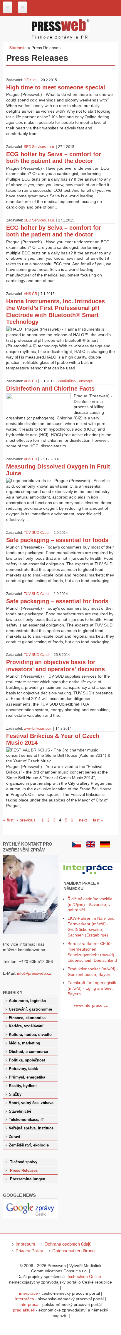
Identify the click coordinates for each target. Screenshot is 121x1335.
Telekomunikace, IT (26, 1120)
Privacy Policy (29, 1250)
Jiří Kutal (31, 80)
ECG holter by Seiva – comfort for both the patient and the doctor (53, 157)
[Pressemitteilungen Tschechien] (105, 846)
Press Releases (24, 1171)
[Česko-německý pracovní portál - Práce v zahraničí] (88, 874)
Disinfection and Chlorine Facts (50, 388)
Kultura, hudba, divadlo (30, 1035)
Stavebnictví (20, 1111)
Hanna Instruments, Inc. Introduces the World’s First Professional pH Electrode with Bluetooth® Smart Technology (55, 311)
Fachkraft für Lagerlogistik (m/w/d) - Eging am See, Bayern (92, 988)
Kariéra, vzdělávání (26, 1026)
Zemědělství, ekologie (75, 381)
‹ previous (26, 820)
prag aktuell (24, 1310)
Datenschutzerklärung (73, 1250)
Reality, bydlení (23, 1086)
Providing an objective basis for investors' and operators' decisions (55, 665)
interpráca (24, 1298)
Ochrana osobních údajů (67, 1243)
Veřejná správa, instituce (31, 1128)
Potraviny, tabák (23, 1069)
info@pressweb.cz (34, 973)
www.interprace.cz (91, 1005)
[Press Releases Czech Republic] (90, 846)
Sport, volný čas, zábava (31, 1103)
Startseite (18, 47)
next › (84, 820)
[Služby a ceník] (76, 846)
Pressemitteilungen (27, 1179)
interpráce (28, 1293)
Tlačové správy (23, 1162)
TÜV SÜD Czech (37, 533)
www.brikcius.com (38, 728)
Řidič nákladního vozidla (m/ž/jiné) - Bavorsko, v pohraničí (90, 904)
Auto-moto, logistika (27, 1001)
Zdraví (14, 1137)
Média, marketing (24, 1043)
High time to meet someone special (55, 87)
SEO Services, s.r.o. (39, 147)
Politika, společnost (27, 1060)
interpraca (29, 1304)
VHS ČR (30, 294)
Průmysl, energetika (27, 1077)
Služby (15, 1094)
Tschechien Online (84, 1276)
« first (8, 820)
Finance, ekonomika (27, 1018)
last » (98, 820)
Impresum (25, 1243)
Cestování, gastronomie (30, 1009)
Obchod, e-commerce (28, 1052)
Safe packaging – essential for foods (57, 540)
